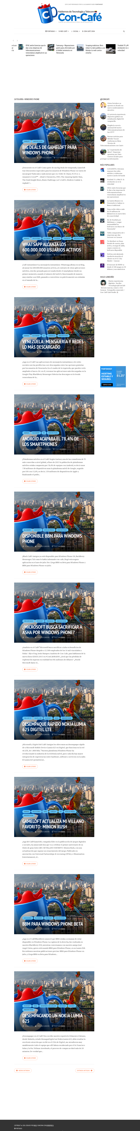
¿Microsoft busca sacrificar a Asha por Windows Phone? (52, 629)
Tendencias (67, 238)
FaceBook (57, 238)
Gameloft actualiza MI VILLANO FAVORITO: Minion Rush (53, 824)
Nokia (56, 718)
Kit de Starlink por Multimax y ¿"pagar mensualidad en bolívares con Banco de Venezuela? (115, 224)
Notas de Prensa (49, 530)
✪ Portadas (50, 31)
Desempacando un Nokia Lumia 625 (52, 1018)
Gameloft (27, 141)
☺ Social (74, 31)
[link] (113, 376)
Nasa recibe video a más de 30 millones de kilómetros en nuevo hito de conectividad (116, 212)
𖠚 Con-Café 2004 (88, 31)
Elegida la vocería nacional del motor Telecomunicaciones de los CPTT (116, 128)
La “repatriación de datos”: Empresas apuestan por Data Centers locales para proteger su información (111, 154)
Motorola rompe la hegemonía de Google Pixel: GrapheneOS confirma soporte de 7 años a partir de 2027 (109, 50)
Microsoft (37, 530)
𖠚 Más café (63, 31)
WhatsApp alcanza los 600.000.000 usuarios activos (51, 247)
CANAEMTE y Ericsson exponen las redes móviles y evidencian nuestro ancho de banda (116, 172)
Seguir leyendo (31, 190)
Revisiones (63, 1006)
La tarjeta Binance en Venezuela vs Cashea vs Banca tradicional (115, 203)
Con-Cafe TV (27, 718)
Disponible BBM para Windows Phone (52, 538)
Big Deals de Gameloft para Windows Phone (49, 150)
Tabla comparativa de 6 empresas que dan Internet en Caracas (116, 235)
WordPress (50, 1125)
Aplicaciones (36, 238)
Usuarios (72, 1006)
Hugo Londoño (47, 158)
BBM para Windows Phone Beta (52, 924)
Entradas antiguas (83, 1070)
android (26, 238)
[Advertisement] (70, 81)
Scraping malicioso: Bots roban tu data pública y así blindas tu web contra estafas (51, 49)
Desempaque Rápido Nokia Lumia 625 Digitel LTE (54, 727)
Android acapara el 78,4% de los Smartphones (50, 441)
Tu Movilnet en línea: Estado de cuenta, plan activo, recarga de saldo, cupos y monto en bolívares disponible (116, 245)
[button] (17, 40)
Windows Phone (38, 141)
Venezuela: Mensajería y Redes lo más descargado (53, 344)
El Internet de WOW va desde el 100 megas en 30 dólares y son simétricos (116, 267)
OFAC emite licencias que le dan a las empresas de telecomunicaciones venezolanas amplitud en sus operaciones (116, 192)
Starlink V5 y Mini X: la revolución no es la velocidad (81, 48)
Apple (45, 812)
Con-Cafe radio (28, 621)
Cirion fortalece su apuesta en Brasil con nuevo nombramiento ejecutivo (115, 106)
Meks (35, 1125)
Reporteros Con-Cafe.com (48, 1006)
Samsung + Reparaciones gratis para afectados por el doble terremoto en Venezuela (21, 49)
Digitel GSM (38, 718)
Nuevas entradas (24, 1070)
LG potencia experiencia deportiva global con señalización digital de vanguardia (116, 117)
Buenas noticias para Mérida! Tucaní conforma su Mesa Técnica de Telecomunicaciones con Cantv (111, 141)
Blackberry (47, 238)
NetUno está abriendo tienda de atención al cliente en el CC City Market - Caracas (115, 257)
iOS (44, 336)
